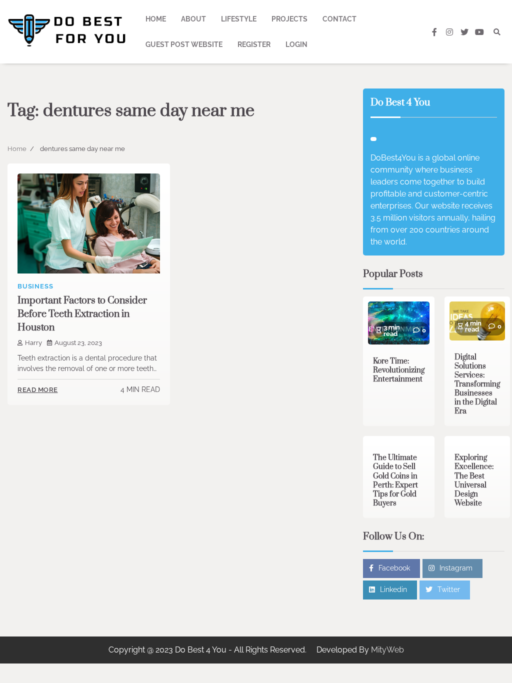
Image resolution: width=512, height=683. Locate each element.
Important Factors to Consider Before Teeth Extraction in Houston (82, 314)
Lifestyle (238, 19)
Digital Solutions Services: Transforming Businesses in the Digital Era (477, 384)
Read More (38, 390)
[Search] (497, 32)
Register (254, 44)
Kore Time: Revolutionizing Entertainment (398, 370)
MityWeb (387, 649)
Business (35, 286)
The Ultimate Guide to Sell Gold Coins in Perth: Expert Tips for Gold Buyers (395, 480)
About (193, 19)
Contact (339, 19)
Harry (33, 342)
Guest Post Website (184, 44)
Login (297, 44)
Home (156, 19)
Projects (290, 19)
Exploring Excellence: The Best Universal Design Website (474, 480)
